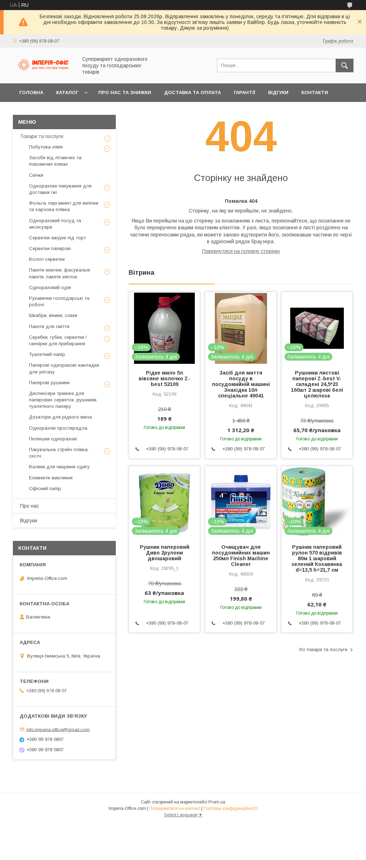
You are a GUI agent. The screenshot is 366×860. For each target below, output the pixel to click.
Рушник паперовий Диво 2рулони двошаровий (164, 552)
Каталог (67, 92)
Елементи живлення (51, 477)
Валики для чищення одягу (59, 466)
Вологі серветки (47, 259)
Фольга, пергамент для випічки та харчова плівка (63, 206)
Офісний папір (45, 488)
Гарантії (244, 92)
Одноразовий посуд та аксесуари (55, 224)
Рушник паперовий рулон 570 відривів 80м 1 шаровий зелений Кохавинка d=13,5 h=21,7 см (317, 558)
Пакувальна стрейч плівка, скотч (59, 453)
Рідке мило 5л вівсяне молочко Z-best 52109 (164, 378)
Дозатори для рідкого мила (60, 417)
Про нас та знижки (124, 92)
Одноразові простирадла (58, 428)
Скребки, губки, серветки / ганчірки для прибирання (58, 340)
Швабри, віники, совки (53, 315)
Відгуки (278, 92)
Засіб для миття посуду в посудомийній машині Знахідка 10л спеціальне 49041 (240, 384)
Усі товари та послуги (323, 649)
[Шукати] (344, 65)
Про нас (29, 506)
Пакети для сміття (49, 326)
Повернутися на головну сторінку (241, 251)
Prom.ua (216, 802)
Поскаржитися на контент (174, 808)
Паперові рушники (49, 382)
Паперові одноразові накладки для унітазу (64, 368)
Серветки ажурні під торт (57, 237)
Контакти (314, 92)
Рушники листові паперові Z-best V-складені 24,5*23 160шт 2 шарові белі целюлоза (317, 384)
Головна (31, 92)
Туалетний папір (47, 354)
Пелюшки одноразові (53, 438)
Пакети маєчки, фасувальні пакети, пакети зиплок (59, 273)
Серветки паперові (50, 248)
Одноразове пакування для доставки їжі (60, 189)
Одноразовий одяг (50, 287)
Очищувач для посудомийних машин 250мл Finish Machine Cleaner (240, 555)
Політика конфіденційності (230, 808)
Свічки (36, 175)
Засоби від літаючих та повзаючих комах (55, 161)
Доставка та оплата (192, 92)
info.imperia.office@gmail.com (58, 729)
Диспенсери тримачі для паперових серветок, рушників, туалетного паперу (63, 400)
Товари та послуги (41, 136)
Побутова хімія (46, 147)
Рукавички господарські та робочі (59, 301)
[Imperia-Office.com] (43, 74)
